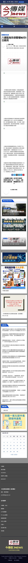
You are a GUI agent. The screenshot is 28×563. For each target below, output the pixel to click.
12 (4, 445)
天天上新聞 (3, 521)
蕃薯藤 (2, 508)
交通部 (16, 46)
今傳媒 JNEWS (14, 18)
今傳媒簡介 (20, 558)
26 (4, 451)
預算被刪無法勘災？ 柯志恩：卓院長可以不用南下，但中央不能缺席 (13, 241)
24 (20, 448)
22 (14, 448)
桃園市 (7, 34)
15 (14, 445)
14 (10, 445)
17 (20, 445)
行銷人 (2, 524)
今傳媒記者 (10, 560)
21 (10, 448)
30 (17, 451)
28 (10, 451)
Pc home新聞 (4, 515)
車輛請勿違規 (16, 48)
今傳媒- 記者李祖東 (15, 214)
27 (7, 451)
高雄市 (9, 208)
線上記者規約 (16, 560)
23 (17, 448)
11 (24, 442)
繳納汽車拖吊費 (10, 48)
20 (7, 448)
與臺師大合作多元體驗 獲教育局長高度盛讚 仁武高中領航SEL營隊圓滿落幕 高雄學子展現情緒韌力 (13, 351)
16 (17, 445)
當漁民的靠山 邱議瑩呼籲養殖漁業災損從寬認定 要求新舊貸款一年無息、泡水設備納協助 (13, 226)
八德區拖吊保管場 (22, 46)
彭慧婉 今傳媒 (10, 44)
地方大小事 (3, 34)
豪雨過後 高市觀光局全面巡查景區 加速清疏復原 (13, 366)
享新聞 (2, 530)
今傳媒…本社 (4, 505)
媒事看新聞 (3, 518)
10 (20, 442)
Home (5, 558)
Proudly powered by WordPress (7, 556)
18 (24, 445)
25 (24, 448)
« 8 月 (12, 454)
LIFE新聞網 (3, 511)
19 (4, 448)
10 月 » (15, 454)
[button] (26, 26)
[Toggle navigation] (14, 26)
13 (7, 445)
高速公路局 (21, 48)
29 (14, 451)
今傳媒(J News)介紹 (12, 558)
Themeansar (24, 556)
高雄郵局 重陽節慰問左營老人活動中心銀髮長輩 (8, 180)
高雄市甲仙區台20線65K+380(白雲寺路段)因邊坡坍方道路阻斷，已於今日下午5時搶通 (13, 212)
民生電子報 (3, 527)
